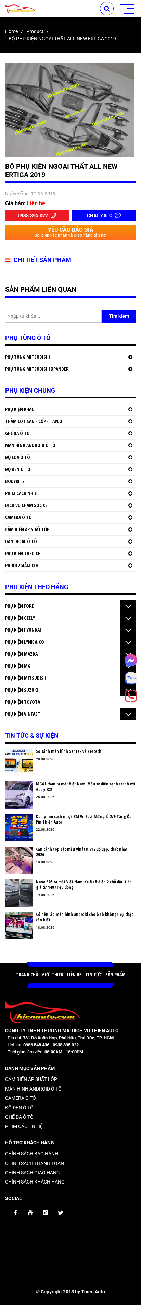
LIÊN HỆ (74, 974)
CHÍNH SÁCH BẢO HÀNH (31, 1153)
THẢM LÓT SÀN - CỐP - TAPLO (33, 421)
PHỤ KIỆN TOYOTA (22, 702)
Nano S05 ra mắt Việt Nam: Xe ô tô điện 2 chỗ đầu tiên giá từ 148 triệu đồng (84, 884)
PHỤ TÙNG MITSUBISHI (27, 356)
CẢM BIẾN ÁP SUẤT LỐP (27, 529)
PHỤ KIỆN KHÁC (19, 409)
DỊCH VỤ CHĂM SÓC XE (26, 505)
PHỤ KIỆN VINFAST (22, 714)
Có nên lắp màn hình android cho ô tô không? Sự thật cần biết (84, 917)
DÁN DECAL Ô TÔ (21, 541)
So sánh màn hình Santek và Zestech (68, 751)
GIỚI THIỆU (52, 974)
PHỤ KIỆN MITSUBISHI (26, 678)
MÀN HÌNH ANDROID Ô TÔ (30, 445)
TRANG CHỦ (27, 974)
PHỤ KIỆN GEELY (20, 618)
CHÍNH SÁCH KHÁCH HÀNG (35, 1182)
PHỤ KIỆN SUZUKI (21, 690)
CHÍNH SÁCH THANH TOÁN (34, 1163)
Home (11, 31)
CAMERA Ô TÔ (18, 517)
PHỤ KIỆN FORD (20, 606)
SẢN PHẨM (115, 974)
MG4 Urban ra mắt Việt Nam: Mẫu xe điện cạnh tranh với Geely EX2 (85, 786)
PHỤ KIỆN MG (17, 666)
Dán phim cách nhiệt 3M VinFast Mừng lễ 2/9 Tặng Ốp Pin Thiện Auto (84, 819)
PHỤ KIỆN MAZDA (21, 654)
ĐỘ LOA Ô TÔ (17, 457)
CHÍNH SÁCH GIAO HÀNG (32, 1172)
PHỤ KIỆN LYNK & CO (24, 642)
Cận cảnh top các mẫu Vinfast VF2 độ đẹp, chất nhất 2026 (82, 852)
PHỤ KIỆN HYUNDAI (23, 630)
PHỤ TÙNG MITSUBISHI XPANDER (37, 368)
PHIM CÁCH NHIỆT (22, 493)
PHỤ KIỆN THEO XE (22, 553)
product (34, 31)
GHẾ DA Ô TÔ (17, 433)
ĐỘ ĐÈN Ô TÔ (17, 469)
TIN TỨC (93, 974)
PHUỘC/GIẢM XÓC (22, 565)
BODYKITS (15, 481)
